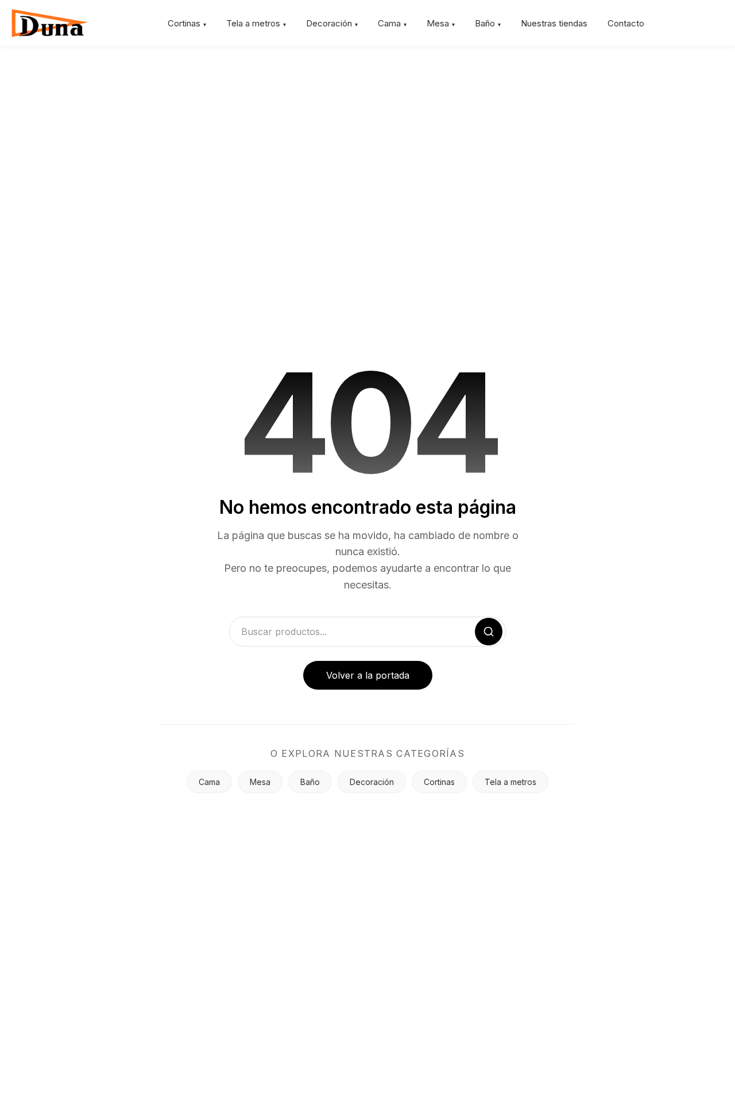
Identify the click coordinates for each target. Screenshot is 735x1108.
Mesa (438, 23)
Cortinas (184, 23)
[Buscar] (488, 631)
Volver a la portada (367, 675)
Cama (389, 23)
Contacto (626, 23)
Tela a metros (253, 23)
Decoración (329, 23)
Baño (485, 23)
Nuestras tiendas (554, 23)
